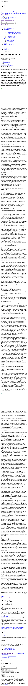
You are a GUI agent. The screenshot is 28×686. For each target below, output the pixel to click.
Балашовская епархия (9, 649)
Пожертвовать (4, 16)
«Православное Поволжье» (7, 597)
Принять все (7, 684)
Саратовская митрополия (10, 26)
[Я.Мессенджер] (1, 66)
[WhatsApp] (10, 66)
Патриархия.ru (4, 616)
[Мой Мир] (12, 66)
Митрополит (7, 29)
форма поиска (4, 14)
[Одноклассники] (6, 66)
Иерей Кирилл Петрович (7, 65)
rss (4, 635)
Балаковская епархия (9, 650)
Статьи (5, 43)
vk (4, 633)
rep (4, 631)
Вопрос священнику (9, 44)
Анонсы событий (11, 37)
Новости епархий (11, 34)
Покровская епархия (9, 648)
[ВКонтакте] (3, 66)
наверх (2, 596)
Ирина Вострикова (5, 62)
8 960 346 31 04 (12, 17)
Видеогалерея (10, 40)
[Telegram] (8, 66)
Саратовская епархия (9, 28)
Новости (6, 30)
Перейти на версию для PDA (8, 653)
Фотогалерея (10, 41)
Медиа (5, 39)
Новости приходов (11, 36)
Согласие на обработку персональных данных (12, 627)
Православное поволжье (13, 12)
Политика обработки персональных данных (12, 628)
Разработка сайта (20, 653)
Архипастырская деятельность (14, 33)
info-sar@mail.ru (5, 18)
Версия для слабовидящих (7, 20)
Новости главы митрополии (14, 32)
